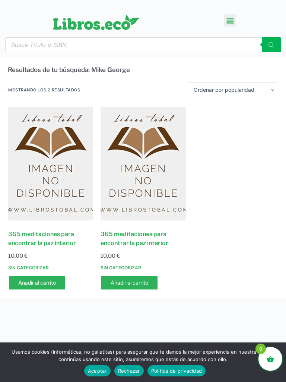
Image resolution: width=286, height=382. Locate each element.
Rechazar (129, 371)
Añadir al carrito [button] (37, 282)
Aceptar (97, 371)
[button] (230, 20)
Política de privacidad (176, 371)
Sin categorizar (28, 267)
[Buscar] (271, 44)
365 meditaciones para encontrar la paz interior (42, 239)
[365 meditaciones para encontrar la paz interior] (50, 163)
